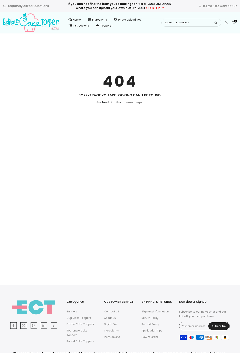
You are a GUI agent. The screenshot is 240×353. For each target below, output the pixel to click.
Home (77, 20)
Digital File (110, 324)
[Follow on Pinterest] (54, 325)
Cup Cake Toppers (79, 318)
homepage (133, 102)
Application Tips (152, 330)
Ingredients (99, 20)
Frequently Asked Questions (27, 6)
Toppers (105, 25)
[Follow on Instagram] (34, 325)
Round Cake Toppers (80, 341)
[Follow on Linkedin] (44, 325)
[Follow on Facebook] (13, 325)
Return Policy (150, 318)
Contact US (111, 311)
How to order (150, 337)
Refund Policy (150, 324)
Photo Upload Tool (130, 20)
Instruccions (81, 25)
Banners (72, 311)
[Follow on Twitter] (23, 325)
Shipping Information (155, 311)
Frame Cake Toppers (80, 324)
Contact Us (219, 6)
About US (110, 318)
